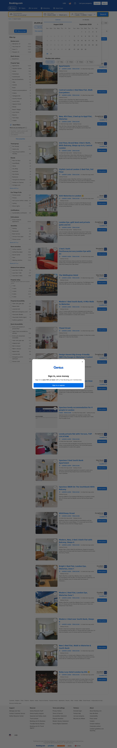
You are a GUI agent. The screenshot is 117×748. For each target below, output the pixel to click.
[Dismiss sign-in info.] (82, 361)
